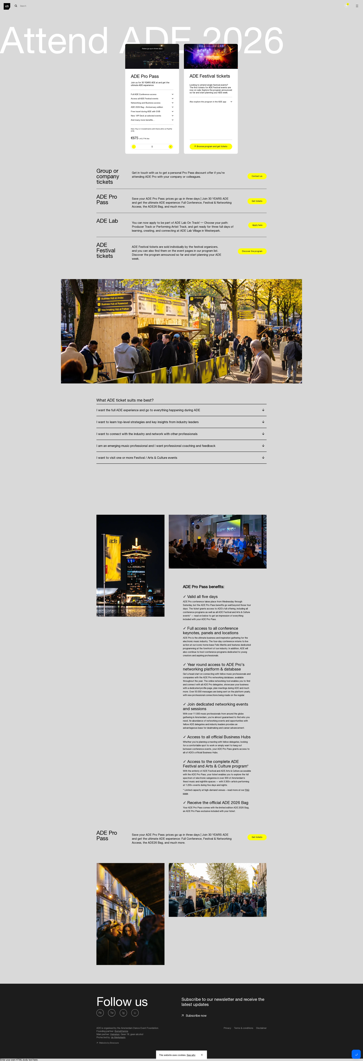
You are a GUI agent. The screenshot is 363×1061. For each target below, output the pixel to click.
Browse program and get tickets (212, 146)
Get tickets (257, 201)
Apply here (257, 225)
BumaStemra (121, 1031)
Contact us (257, 176)
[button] (356, 1054)
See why (191, 1055)
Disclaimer (261, 1028)
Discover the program (252, 251)
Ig (123, 1012)
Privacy (227, 1028)
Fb (100, 1012)
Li (135, 1012)
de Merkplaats (118, 1037)
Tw (111, 1012)
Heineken (115, 1034)
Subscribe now (196, 1015)
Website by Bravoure (109, 1043)
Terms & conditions (243, 1028)
